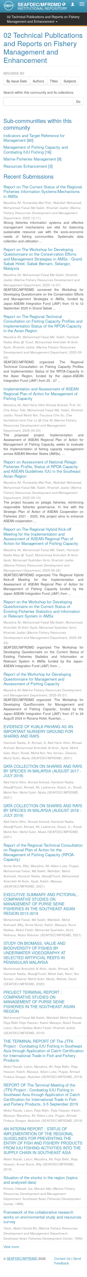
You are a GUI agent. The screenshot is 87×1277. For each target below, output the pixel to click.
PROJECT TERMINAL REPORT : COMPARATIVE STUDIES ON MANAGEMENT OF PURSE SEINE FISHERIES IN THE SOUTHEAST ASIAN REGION (39, 1001)
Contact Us (62, 1258)
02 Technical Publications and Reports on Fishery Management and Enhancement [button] (43, 19)
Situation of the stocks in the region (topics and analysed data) (40, 1179)
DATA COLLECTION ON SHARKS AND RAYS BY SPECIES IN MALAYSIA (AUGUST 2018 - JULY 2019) (42, 810)
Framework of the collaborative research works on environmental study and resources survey (42, 1216)
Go (78, 101)
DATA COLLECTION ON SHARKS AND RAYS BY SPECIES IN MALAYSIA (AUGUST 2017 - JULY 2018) (42, 770)
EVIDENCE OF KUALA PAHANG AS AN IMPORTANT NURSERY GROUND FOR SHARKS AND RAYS (38, 731)
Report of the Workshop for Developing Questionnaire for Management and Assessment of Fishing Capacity (37, 678)
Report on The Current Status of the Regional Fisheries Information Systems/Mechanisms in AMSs (42, 191)
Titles (54, 81)
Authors (38, 81)
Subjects (70, 81)
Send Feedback (67, 1260)
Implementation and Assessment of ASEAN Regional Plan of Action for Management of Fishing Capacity (41, 393)
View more (11, 1246)
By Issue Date (16, 81)
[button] (64, 4)
